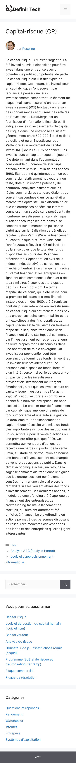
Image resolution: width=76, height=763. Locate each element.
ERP (13, 545)
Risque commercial (19, 671)
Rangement (14, 714)
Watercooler (14, 721)
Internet (11, 727)
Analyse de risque (19, 641)
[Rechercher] (65, 584)
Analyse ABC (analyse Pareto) (33, 551)
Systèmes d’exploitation (23, 739)
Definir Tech (27, 9)
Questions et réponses (22, 708)
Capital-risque (16, 617)
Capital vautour (17, 635)
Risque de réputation (21, 677)
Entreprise (13, 733)
